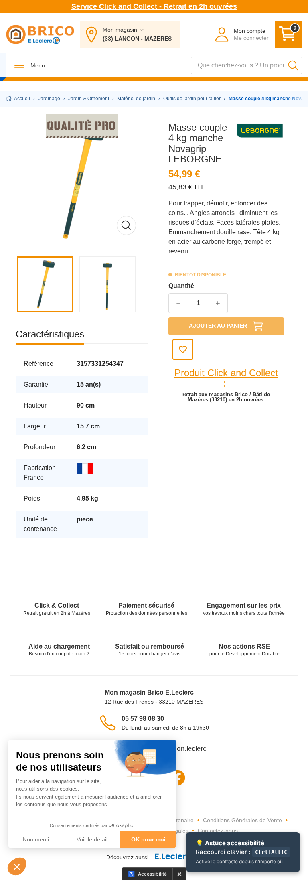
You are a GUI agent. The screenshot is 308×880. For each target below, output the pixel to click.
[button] (16, 866)
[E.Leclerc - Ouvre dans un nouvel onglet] (175, 857)
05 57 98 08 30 (143, 718)
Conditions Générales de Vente (242, 820)
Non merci (36, 839)
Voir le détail (92, 839)
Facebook (177, 778)
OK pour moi (148, 839)
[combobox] (246, 65)
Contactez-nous (218, 830)
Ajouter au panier (218, 325)
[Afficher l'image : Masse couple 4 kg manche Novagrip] (47, 284)
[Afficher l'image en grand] (82, 181)
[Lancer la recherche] (293, 65)
